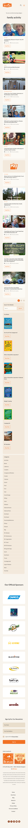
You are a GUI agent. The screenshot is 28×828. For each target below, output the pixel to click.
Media (13, 803)
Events (5, 65)
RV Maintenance (8, 536)
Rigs (5, 529)
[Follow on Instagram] (14, 821)
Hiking (5, 256)
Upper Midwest (7, 564)
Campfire (6, 469)
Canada (6, 476)
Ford (5, 488)
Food (5, 229)
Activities (6, 460)
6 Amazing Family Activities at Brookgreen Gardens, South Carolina (14, 149)
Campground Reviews (9, 472)
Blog (13, 797)
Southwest (6, 555)
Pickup (5, 523)
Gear (5, 491)
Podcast (6, 526)
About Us (13, 800)
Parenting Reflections (9, 520)
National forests (7, 507)
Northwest (6, 517)
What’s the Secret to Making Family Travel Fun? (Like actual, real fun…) (14, 177)
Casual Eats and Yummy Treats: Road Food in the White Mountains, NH (13, 232)
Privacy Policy (15, 736)
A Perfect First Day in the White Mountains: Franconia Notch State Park (13, 288)
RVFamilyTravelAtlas (15, 42)
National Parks (7, 510)
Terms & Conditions (13, 808)
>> (23, 300)
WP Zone (15, 768)
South (5, 551)
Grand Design (7, 495)
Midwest (6, 504)
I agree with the (11, 736)
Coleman (6, 479)
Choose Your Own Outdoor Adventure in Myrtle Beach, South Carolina (13, 94)
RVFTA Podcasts (8, 545)
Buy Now (7, 336)
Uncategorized (7, 561)
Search (20, 308)
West (5, 567)
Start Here (13, 795)
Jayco (5, 501)
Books (5, 463)
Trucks (5, 558)
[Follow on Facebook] (9, 821)
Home (13, 792)
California (6, 466)
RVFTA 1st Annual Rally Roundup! (12, 67)
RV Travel (5, 37)
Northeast (6, 514)
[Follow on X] (11, 821)
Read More (7, 46)
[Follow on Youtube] (17, 821)
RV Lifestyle (6, 91)
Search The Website (9, 304)
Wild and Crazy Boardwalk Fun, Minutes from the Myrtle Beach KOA (13, 121)
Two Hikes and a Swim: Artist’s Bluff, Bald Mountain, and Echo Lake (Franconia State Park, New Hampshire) (13, 260)
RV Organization (8, 539)
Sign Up (14, 742)
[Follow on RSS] (19, 821)
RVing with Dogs (8, 548)
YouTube (6, 570)
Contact (13, 811)
